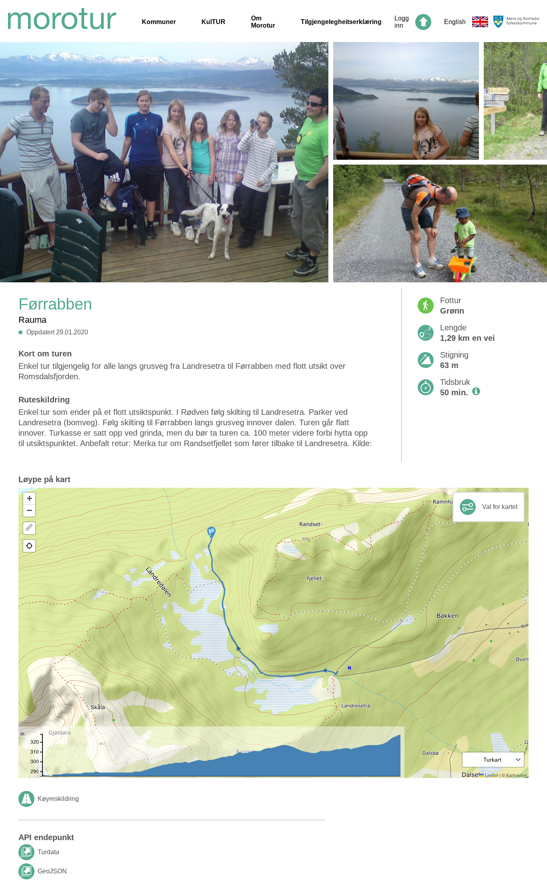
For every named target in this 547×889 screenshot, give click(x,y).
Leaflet (491, 775)
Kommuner (159, 21)
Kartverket (516, 775)
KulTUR (213, 21)
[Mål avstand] (29, 528)
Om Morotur (263, 22)
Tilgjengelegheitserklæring (341, 21)
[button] (211, 533)
